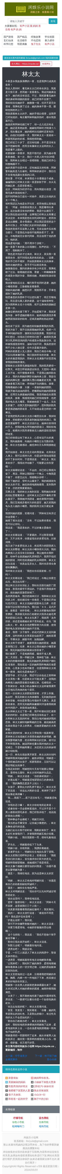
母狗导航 (44, 1126)
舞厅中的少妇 (41, 1098)
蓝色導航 (44, 1117)
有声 (13, 29)
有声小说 (24, 25)
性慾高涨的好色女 (18, 1086)
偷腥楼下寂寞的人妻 (19, 1090)
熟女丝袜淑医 (41, 1090)
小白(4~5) (39, 1094)
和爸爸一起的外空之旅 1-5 (22, 1098)
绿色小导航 (18, 1122)
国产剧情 (8, 36)
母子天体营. (14, 1094)
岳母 (7, 29)
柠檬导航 (18, 1117)
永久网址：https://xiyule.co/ (25, 63)
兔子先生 (36, 43)
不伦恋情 (36, 40)
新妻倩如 (13, 1077)
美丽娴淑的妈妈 (16, 1082)
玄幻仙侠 (8, 40)
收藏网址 (46, 63)
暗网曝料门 (18, 1126)
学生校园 (49, 36)
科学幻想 (8, 43)
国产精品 (22, 36)
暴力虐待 (49, 40)
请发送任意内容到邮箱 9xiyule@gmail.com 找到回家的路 (31, 58)
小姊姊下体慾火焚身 (45, 1082)
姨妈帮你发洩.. (42, 1077)
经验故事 (36, 36)
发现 (53, 21)
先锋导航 (44, 1122)
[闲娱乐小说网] (31, 8)
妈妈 (35, 25)
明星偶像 (22, 43)
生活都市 (22, 40)
